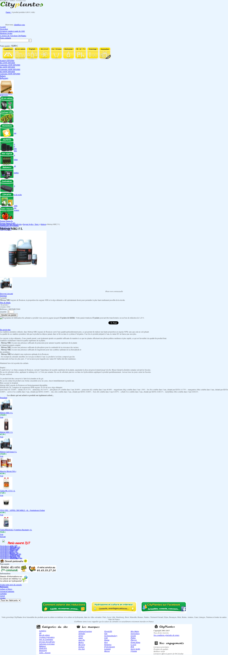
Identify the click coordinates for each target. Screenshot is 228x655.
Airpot (2, 595)
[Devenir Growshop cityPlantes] (14, 562)
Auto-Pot (81, 640)
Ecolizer (81, 646)
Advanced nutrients (7, 591)
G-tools (133, 644)
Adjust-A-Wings (6, 589)
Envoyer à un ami (6, 293)
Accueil (3, 26)
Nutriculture (135, 633)
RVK (132, 646)
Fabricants (4, 586)
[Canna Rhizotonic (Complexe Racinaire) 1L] (6, 527)
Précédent (3, 397)
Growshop (4, 29)
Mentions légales (6, 33)
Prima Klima (135, 642)
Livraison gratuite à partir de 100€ (12, 31)
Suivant (3, 536)
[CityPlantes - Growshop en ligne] (25, 8)
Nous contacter (5, 38)
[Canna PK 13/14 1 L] (6, 488)
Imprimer (3, 295)
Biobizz (81, 642)
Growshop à (8, 546)
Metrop (43, 224)
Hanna (106, 640)
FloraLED (108, 631)
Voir (1, 417)
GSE (106, 638)
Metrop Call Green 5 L (8, 451)
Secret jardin (135, 649)
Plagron (134, 640)
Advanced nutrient (85, 631)
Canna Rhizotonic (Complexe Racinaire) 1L (16, 529)
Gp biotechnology (110, 635)
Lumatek (107, 649)
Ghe (105, 633)
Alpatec (3, 598)
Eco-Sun (81, 649)
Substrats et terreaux (47, 644)
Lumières (42, 630)
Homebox (107, 644)
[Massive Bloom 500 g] (6, 469)
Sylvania (134, 651)
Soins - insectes (45, 652)
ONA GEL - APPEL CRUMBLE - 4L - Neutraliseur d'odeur (22, 510)
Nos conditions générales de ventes (166, 635)
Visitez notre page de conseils (11, 584)
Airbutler (3, 593)
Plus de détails (5, 302)
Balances (42, 646)
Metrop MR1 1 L (6, 432)
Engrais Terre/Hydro (14, 224)
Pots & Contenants (46, 639)
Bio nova (81, 644)
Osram (133, 635)
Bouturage (43, 650)
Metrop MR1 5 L (6, 412)
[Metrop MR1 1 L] (6, 430)
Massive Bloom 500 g (8, 471)
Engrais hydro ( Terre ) (31, 224)
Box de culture (44, 635)
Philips (133, 638)
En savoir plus (5, 329)
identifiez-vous (19, 24)
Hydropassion (109, 646)
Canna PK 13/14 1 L (7, 490)
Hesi (106, 642)
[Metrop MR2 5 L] (6, 289)
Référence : (4, 309)
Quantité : (3, 311)
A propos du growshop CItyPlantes (13, 35)
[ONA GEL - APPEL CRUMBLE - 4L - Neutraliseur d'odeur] (6, 508)
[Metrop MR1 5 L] (6, 410)
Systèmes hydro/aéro (47, 637)
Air (40, 633)
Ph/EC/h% (43, 648)
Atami (80, 638)
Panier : (8, 12)
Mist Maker (135, 631)
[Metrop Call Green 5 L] (6, 449)
